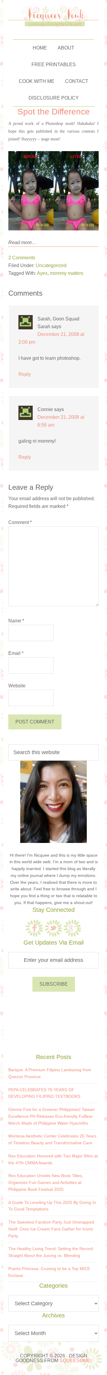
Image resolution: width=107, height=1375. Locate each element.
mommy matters (66, 273)
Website (17, 685)
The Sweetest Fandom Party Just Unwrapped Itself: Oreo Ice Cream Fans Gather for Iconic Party (51, 1229)
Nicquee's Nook (53, 16)
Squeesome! (75, 1360)
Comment (20, 522)
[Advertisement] (53, 1021)
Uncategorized (51, 265)
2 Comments (21, 257)
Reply (24, 374)
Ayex (42, 273)
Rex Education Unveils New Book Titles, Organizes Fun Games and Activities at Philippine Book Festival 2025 (45, 1182)
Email (15, 653)
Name (16, 620)
